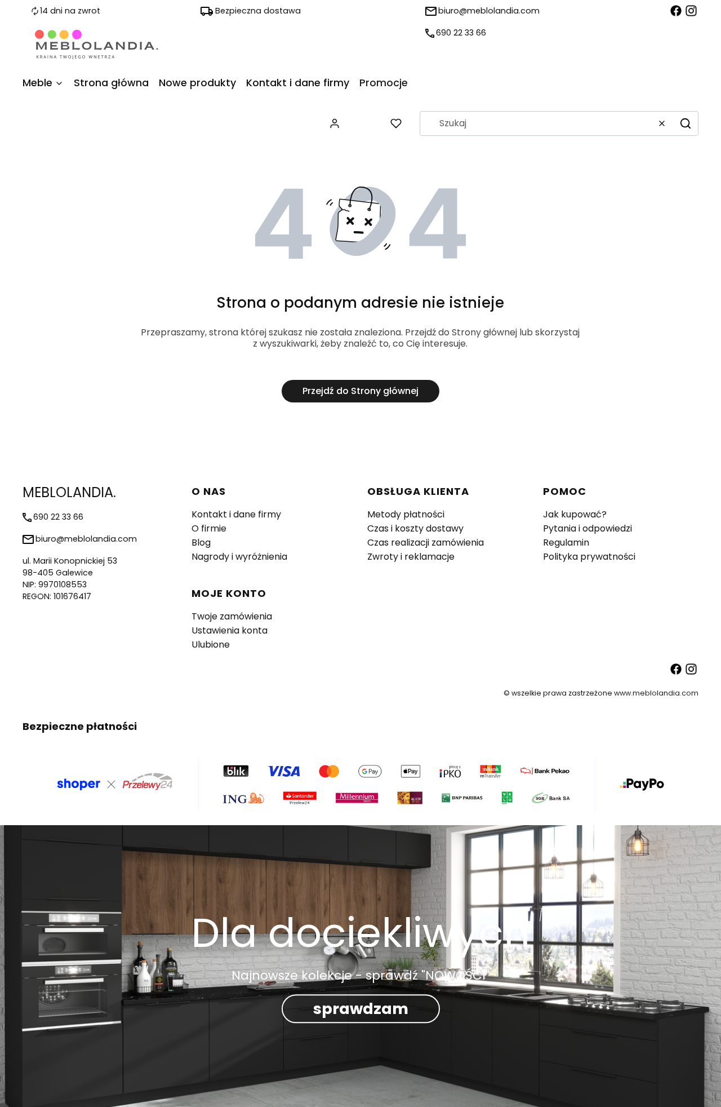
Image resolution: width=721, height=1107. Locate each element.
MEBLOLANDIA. (69, 492)
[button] (685, 123)
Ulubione (211, 644)
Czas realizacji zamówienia (425, 542)
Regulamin (566, 542)
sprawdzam (360, 1008)
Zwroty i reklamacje (411, 556)
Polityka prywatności (589, 556)
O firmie (209, 528)
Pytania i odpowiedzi (587, 528)
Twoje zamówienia (232, 616)
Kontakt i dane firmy (236, 514)
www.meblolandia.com (656, 693)
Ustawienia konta (230, 630)
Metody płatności (405, 514)
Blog (201, 542)
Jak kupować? (575, 514)
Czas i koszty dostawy (415, 528)
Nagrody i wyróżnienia (239, 556)
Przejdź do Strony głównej (360, 390)
